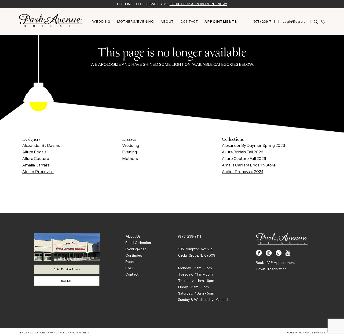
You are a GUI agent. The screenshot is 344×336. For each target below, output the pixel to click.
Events (130, 261)
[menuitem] (101, 22)
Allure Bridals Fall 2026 (242, 152)
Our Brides (133, 255)
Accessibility (81, 332)
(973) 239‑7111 (189, 236)
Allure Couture (35, 158)
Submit (67, 281)
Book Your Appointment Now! (198, 4)
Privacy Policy (58, 332)
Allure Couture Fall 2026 (244, 158)
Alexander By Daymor (42, 145)
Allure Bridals (34, 152)
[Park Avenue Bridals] (51, 21)
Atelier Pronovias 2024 (242, 171)
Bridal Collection (138, 242)
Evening (129, 152)
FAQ (129, 268)
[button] (294, 21)
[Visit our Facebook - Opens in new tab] (259, 253)
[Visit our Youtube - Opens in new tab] (288, 253)
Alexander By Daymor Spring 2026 (253, 145)
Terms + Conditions (32, 332)
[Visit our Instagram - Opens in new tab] (269, 253)
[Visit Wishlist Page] (323, 22)
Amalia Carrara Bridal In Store (249, 165)
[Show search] (315, 21)
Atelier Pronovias (38, 171)
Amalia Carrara (36, 165)
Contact (132, 274)
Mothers (130, 158)
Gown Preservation (271, 269)
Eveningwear (135, 249)
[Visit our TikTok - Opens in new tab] (278, 253)
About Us (133, 236)
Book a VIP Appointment (275, 262)
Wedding (130, 145)
